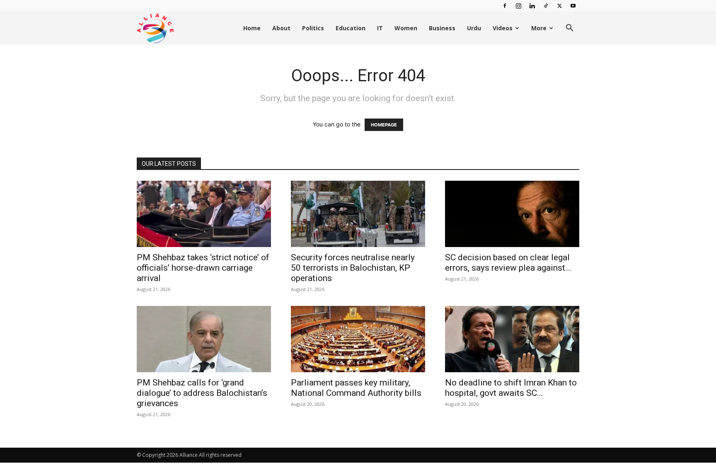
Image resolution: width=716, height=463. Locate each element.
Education (350, 28)
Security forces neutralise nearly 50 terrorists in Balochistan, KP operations (353, 267)
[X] (559, 6)
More (539, 28)
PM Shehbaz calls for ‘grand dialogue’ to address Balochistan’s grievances (202, 393)
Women (405, 28)
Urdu (474, 28)
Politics (313, 28)
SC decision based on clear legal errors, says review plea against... (508, 262)
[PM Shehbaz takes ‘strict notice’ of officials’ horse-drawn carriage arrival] (204, 214)
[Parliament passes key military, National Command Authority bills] (358, 339)
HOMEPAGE (384, 125)
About (281, 28)
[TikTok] (545, 6)
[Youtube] (573, 6)
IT (380, 28)
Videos (503, 28)
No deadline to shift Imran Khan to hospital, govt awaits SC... (511, 388)
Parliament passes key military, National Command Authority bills (356, 388)
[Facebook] (504, 6)
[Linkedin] (532, 6)
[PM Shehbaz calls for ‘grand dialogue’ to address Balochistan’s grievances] (204, 339)
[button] (569, 29)
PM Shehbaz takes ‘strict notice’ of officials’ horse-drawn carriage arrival (203, 267)
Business (442, 28)
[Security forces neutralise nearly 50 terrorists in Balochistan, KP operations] (358, 214)
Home (252, 28)
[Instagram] (518, 6)
